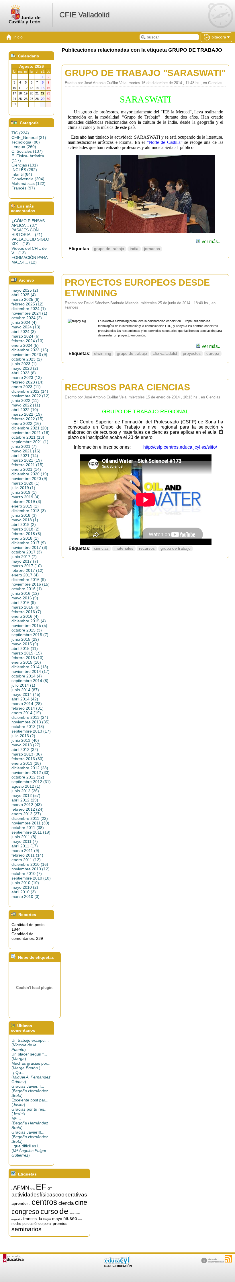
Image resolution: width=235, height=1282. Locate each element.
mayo (57, 1218)
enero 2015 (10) (26, 662)
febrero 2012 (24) (27, 809)
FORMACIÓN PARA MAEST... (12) (29, 259)
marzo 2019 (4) (25, 497)
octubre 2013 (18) (27, 726)
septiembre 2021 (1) (29, 441)
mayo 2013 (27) (25, 745)
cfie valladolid (165, 353)
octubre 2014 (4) (26, 676)
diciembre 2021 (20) (29, 428)
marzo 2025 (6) (25, 299)
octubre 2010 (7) (26, 873)
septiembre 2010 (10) (31, 878)
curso (49, 1211)
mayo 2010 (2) (24, 887)
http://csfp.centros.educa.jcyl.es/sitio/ (179, 447)
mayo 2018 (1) (24, 520)
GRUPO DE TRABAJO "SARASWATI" (145, 73)
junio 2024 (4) (24, 322)
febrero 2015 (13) (27, 657)
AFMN (21, 1187)
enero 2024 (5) (25, 345)
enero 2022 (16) (26, 423)
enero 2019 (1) (25, 506)
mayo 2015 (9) (24, 644)
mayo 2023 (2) (24, 368)
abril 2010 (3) (23, 892)
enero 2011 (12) (26, 859)
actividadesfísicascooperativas (49, 1195)
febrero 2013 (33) (27, 758)
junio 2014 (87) (25, 690)
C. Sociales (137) (27, 151)
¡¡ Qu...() (30, 1077)
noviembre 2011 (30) (30, 823)
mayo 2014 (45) (25, 694)
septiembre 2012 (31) (31, 781)
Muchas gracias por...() (30, 1065)
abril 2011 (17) (24, 846)
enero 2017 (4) (25, 575)
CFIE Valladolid (84, 15)
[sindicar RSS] (228, 1258)
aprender (19, 1203)
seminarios (26, 1229)
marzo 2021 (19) (26, 460)
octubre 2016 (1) (26, 588)
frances (30, 1218)
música (80, 1219)
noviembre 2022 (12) (30, 396)
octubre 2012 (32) (27, 777)
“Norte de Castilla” (165, 142)
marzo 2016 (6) (25, 607)
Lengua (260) (23, 146)
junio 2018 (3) (24, 515)
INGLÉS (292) (24, 169)
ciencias (101, 548)
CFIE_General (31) (28, 137)
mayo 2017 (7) (24, 561)
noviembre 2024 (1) (29, 313)
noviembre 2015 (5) (29, 625)
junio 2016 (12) (25, 593)
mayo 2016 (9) (24, 598)
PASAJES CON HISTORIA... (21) (26, 232)
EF (41, 1186)
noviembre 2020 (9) (29, 478)
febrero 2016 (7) (26, 611)
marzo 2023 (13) (26, 377)
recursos (147, 548)
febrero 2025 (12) (27, 304)
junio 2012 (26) (25, 791)
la (40, 1218)
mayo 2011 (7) (24, 841)
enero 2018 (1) (25, 538)
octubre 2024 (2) (26, 317)
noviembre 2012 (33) (30, 772)
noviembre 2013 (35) (30, 722)
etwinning (102, 353)
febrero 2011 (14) (27, 855)
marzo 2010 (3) (25, 896)
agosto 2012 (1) (25, 786)
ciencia (66, 1203)
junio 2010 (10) (25, 882)
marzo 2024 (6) (25, 336)
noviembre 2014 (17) (30, 671)
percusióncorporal (37, 1223)
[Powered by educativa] (13, 1258)
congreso (25, 1211)
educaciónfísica (75, 1213)
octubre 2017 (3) (26, 552)
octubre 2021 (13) (27, 437)
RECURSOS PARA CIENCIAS (127, 387)
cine (81, 1202)
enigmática (16, 1219)
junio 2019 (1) (24, 492)
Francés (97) (23, 188)
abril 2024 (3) (23, 331)
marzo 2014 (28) (26, 703)
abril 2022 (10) (24, 409)
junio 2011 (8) (23, 836)
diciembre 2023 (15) (29, 350)
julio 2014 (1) (23, 685)
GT (50, 1188)
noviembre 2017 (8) (29, 547)
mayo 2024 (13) (25, 327)
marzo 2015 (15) (26, 653)
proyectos (192, 353)
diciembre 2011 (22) (29, 818)
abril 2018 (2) (23, 524)
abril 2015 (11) (24, 648)
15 (11, 1189)
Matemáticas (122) (28, 183)
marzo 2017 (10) (26, 565)
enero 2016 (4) (25, 616)
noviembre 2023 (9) (29, 354)
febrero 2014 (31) (27, 708)
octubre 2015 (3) (26, 630)
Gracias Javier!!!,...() (29, 1137)
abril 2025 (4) (23, 295)
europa (212, 353)
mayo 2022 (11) (25, 405)
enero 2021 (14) (26, 469)
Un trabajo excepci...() (30, 1045)
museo (70, 1218)
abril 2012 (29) (24, 800)
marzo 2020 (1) (25, 483)
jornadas (152, 249)
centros (44, 1202)
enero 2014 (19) (26, 712)
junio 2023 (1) (24, 363)
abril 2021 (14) (24, 455)
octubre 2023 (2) (26, 359)
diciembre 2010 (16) (29, 864)
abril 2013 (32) (24, 749)
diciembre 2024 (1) (28, 308)
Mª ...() (29, 1123)
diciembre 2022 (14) (29, 391)
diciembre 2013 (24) (29, 717)
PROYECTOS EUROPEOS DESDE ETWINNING (137, 287)
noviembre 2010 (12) (30, 869)
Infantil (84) (21, 174)
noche (16, 1224)
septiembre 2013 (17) (31, 731)
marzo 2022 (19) (26, 414)
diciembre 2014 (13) (29, 667)
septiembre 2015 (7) (29, 634)
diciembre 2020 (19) (29, 474)
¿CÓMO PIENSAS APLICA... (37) (28, 223)
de (63, 1211)
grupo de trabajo (109, 249)
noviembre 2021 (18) (30, 432)
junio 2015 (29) (25, 639)
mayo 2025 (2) (24, 290)
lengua (47, 1219)
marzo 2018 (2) (25, 529)
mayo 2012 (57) (25, 795)
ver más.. (210, 241)
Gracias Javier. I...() (29, 1091)
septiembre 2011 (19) (30, 832)
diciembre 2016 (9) (28, 579)
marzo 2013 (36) (26, 754)
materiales (123, 548)
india (134, 249)
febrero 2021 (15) (27, 464)
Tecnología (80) (25, 142)
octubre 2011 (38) (27, 827)
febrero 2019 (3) (26, 501)
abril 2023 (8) (23, 373)
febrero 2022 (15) (27, 419)
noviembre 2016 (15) (30, 584)
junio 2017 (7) (24, 556)
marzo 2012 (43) (26, 804)
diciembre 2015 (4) (28, 621)
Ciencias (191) (24, 165)
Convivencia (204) (27, 179)
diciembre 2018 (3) (28, 510)
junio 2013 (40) (25, 740)
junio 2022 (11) (25, 400)
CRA (32, 1189)
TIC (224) (20, 133)
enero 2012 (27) (26, 814)
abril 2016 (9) (23, 602)
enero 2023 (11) (26, 386)
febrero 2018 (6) (26, 533)
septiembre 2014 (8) (29, 680)
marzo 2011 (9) (25, 850)
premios (60, 1223)
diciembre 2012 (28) (29, 768)
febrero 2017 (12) (27, 570)
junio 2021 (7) (24, 446)
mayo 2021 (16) (25, 451)
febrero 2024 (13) (27, 340)
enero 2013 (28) (26, 763)
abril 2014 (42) (24, 699)
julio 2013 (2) (23, 735)
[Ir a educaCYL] (117, 1266)
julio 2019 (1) (23, 487)
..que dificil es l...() (28, 1150)
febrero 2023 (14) (27, 382)
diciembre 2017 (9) (28, 543)
